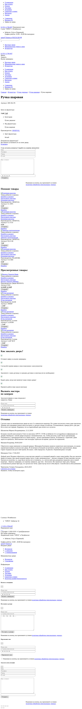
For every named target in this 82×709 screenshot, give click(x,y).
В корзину (4, 144)
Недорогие (8, 549)
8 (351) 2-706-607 (6, 27)
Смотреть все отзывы (8, 469)
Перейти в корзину (7, 197)
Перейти (4, 210)
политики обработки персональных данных (41, 184)
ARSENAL (16, 130)
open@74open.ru (6, 37)
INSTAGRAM (17, 37)
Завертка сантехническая (9, 237)
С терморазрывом (11, 552)
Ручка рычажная (6, 300)
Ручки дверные (22, 92)
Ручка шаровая (34, 92)
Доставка (8, 8)
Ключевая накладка (7, 200)
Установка (8, 9)
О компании (9, 2)
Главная (3, 92)
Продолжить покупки (8, 198)
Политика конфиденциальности (16, 578)
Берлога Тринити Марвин (9, 281)
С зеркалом (8, 551)
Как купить (9, 4)
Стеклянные (9, 561)
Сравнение (8, 18)
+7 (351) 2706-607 (7, 526)
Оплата (7, 6)
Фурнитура (12, 92)
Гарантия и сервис (11, 11)
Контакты (8, 13)
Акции (7, 15)
